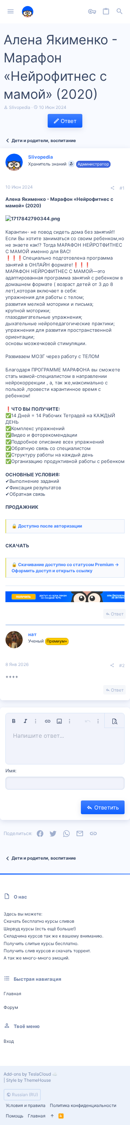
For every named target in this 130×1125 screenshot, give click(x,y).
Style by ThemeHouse (28, 1080)
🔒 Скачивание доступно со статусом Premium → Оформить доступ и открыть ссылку (65, 567)
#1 (122, 188)
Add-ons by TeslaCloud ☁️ (30, 1074)
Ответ (117, 614)
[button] (11, 12)
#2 (122, 665)
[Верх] (52, 1116)
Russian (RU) (24, 1094)
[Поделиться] (112, 188)
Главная (12, 993)
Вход (9, 1041)
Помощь (14, 1116)
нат (32, 634)
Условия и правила (26, 1105)
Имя (10, 770)
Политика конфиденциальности (83, 1105)
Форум (11, 1007)
